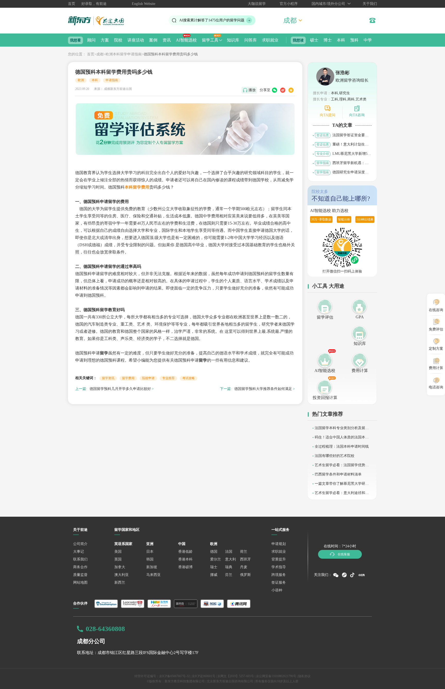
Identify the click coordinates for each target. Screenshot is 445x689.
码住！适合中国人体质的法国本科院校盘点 (342, 439)
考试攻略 (188, 378)
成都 (100, 54)
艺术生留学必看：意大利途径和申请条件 (342, 494)
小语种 (276, 590)
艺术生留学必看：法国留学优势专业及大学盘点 (342, 467)
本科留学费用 (137, 187)
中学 (368, 40)
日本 (149, 552)
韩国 (149, 559)
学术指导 (278, 567)
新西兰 (119, 582)
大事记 (78, 552)
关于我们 (370, 4)
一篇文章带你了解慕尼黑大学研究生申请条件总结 (342, 485)
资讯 (166, 40)
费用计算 (360, 370)
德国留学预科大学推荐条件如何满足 (263, 389)
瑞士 (213, 567)
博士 (327, 40)
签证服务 (278, 582)
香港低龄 (185, 552)
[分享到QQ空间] (291, 90)
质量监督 (80, 575)
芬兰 (228, 575)
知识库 (233, 40)
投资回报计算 (325, 397)
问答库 (250, 40)
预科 (354, 40)
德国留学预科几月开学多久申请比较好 (120, 389)
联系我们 (80, 559)
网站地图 (80, 582)
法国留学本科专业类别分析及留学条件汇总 (342, 429)
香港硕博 (185, 567)
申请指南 (112, 80)
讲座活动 (135, 40)
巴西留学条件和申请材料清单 (338, 474)
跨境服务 (278, 575)
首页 (71, 4)
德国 (213, 552)
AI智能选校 (186, 40)
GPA (360, 317)
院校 (118, 40)
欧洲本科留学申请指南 (124, 54)
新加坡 (151, 567)
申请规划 (278, 544)
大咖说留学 (257, 4)
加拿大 (119, 567)
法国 (228, 552)
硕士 (314, 40)
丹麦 (243, 567)
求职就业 (270, 40)
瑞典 (228, 567)
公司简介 (80, 544)
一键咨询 (175, 681)
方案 (105, 40)
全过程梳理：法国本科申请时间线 (342, 446)
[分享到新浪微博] (282, 90)
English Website (143, 4)
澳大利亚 (121, 575)
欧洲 (81, 80)
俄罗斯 (245, 575)
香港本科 (185, 559)
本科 (341, 40)
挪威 (213, 575)
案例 (153, 40)
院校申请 (148, 378)
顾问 (91, 40)
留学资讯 (108, 378)
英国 (118, 559)
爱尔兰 (215, 559)
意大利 (230, 559)
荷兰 (243, 552)
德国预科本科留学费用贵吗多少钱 (171, 54)
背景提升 (278, 559)
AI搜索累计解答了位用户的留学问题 (211, 20)
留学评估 (325, 317)
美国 (118, 552)
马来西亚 (153, 575)
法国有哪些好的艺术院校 (334, 456)
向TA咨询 (357, 115)
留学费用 (128, 378)
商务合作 (80, 567)
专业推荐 (168, 378)
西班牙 (245, 559)
